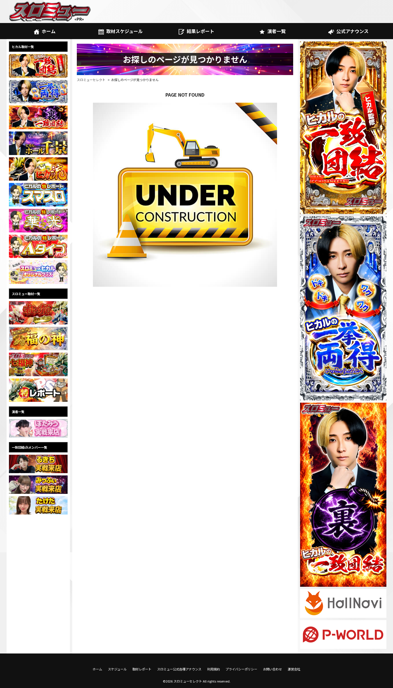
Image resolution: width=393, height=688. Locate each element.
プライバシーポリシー (241, 669)
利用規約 (213, 669)
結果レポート (200, 31)
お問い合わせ (272, 669)
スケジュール (117, 669)
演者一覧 (276, 31)
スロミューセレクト (91, 79)
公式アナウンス (352, 31)
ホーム (49, 31)
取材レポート (141, 669)
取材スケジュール (124, 31)
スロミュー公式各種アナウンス (179, 669)
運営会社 (294, 669)
